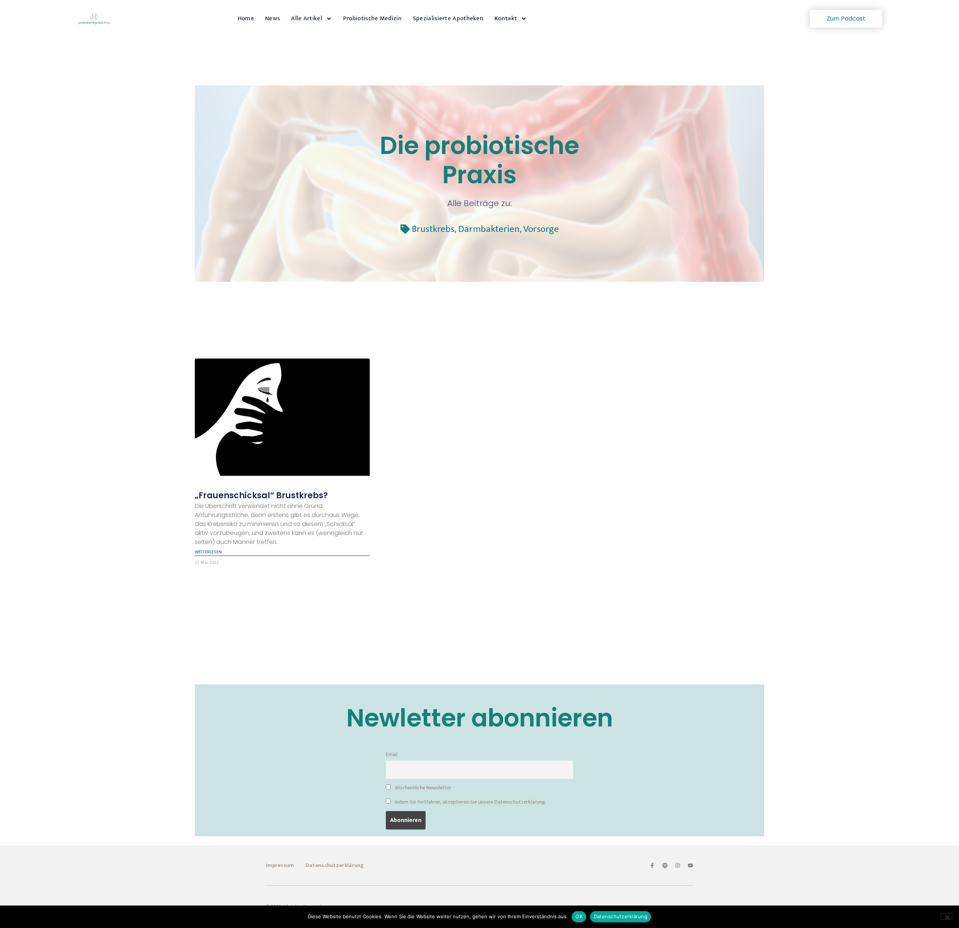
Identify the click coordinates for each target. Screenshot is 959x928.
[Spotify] (665, 865)
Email (391, 754)
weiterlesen (208, 551)
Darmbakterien (489, 229)
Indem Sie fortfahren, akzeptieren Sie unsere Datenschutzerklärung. (470, 802)
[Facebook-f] (652, 865)
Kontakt (505, 18)
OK (579, 916)
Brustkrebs (433, 229)
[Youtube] (690, 865)
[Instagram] (677, 865)
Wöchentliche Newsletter (422, 787)
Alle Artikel (306, 18)
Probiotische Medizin (372, 18)
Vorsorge (541, 229)
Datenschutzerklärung (335, 865)
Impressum (280, 865)
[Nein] (947, 916)
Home (246, 18)
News (272, 18)
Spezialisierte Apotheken (448, 18)
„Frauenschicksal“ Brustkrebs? (261, 495)
